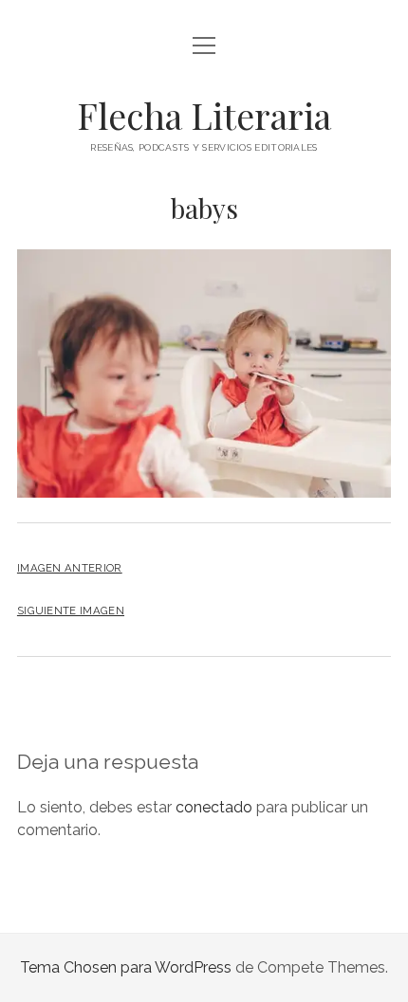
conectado (214, 807)
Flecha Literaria (204, 115)
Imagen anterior (69, 567)
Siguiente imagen (70, 610)
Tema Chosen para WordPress (126, 967)
